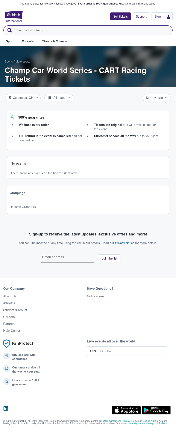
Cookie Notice (150, 420)
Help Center (11, 330)
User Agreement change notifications (147, 423)
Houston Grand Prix (23, 207)
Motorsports (22, 61)
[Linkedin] (5, 410)
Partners (9, 323)
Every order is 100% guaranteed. (98, 3)
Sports (9, 61)
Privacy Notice (124, 243)
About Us (10, 296)
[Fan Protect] (18, 343)
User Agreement (112, 420)
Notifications (96, 296)
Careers (9, 316)
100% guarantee (31, 117)
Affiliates (9, 303)
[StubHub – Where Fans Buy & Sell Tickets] (13, 16)
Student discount (15, 310)
